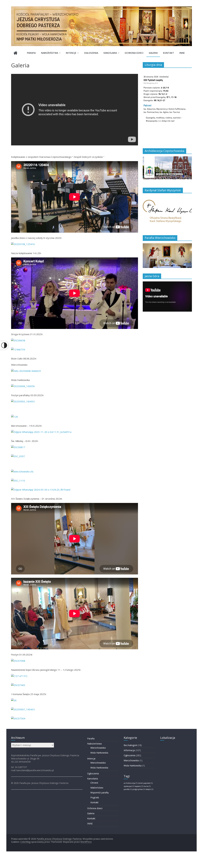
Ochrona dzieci (134, 52)
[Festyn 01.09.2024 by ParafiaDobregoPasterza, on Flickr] (18, 660)
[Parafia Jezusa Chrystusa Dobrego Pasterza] (15, 53)
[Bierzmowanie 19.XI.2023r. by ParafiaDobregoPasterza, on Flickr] (41, 431)
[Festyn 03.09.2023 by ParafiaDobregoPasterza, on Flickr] (23, 401)
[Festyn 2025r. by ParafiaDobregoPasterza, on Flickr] (23, 709)
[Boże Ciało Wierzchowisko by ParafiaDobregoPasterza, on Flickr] (26, 370)
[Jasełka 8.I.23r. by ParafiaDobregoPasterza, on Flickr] (23, 244)
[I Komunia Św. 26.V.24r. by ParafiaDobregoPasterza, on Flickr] (22, 471)
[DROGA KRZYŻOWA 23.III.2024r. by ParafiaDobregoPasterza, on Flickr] (18, 456)
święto (149, 789)
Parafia (31, 52)
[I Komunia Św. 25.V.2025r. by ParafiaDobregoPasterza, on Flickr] (13, 700)
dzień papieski (145, 783)
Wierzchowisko (98, 747)
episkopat (129, 786)
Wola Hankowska (99, 752)
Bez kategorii (130, 745)
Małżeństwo (96, 787)
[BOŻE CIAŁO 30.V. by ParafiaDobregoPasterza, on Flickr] (18, 480)
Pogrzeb (94, 797)
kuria (147, 786)
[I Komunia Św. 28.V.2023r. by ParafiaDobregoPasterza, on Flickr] (18, 349)
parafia (128, 789)
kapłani (139, 786)
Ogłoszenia (91, 52)
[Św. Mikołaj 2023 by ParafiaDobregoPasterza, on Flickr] (18, 447)
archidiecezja (131, 783)
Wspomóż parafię (99, 792)
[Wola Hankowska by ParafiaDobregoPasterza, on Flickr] (23, 386)
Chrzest (94, 782)
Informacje (129, 750)
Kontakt (168, 52)
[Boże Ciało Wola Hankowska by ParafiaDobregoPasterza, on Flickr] (40, 489)
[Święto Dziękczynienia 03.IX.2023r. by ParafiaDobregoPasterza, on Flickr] (14, 416)
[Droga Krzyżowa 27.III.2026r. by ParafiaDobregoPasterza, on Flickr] (18, 718)
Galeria (153, 52)
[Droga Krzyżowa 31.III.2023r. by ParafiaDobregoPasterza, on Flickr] (18, 340)
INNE (182, 52)
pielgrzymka (138, 789)
